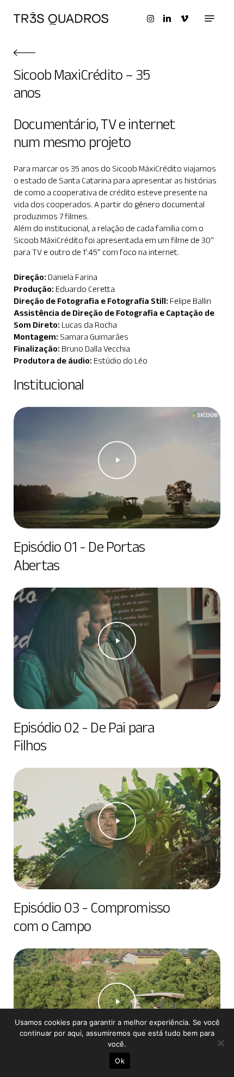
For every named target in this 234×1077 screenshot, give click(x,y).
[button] (209, 18)
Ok (120, 1060)
